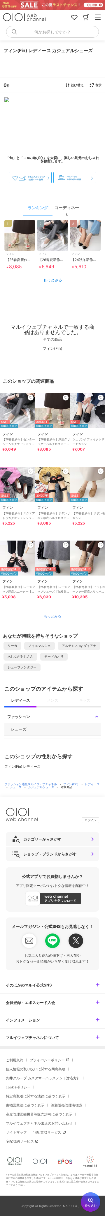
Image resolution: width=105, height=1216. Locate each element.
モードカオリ (54, 656)
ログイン (90, 820)
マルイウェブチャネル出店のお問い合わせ (39, 1123)
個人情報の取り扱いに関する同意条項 (35, 1069)
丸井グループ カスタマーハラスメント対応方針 (43, 1078)
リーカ (12, 646)
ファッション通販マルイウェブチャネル (31, 784)
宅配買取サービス (47, 1132)
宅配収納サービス (20, 1141)
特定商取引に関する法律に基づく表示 (35, 1096)
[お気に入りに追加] (31, 397)
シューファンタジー (22, 667)
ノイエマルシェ (39, 646)
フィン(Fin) (71, 784)
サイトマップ (16, 1132)
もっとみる (52, 280)
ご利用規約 (14, 1060)
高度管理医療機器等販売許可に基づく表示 (39, 1114)
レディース (92, 784)
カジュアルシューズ (41, 787)
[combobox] (52, 32)
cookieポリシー (18, 1087)
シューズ (16, 787)
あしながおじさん (20, 656)
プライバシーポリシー (47, 1060)
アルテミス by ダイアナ (79, 646)
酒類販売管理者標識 (66, 1105)
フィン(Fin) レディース (22, 766)
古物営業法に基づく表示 (25, 1105)
